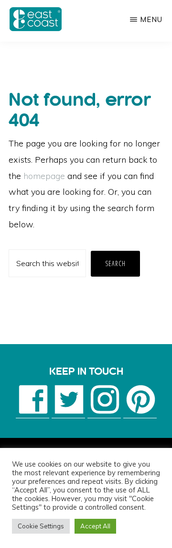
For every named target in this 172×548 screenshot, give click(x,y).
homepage (44, 175)
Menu (151, 19)
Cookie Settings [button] (41, 526)
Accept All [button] (95, 526)
